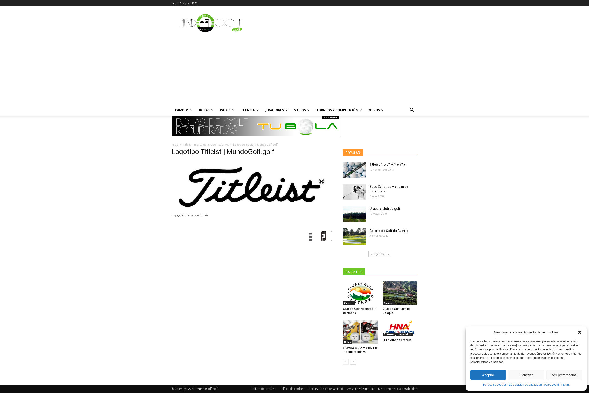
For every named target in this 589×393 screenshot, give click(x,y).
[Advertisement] (294, 70)
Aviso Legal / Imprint (556, 384)
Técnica (248, 110)
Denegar (526, 375)
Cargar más (378, 254)
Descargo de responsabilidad (397, 389)
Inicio (175, 145)
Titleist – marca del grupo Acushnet (206, 145)
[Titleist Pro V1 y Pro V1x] (354, 170)
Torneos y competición (337, 110)
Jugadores (274, 110)
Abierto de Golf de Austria (389, 231)
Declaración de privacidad (525, 384)
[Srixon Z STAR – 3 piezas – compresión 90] (360, 332)
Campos (182, 110)
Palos (225, 110)
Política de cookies (495, 384)
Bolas (204, 110)
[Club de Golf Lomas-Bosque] (400, 293)
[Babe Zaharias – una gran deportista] (354, 192)
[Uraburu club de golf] (354, 214)
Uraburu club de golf (385, 209)
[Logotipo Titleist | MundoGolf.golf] (252, 211)
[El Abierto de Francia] (400, 328)
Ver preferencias (564, 375)
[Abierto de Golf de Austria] (354, 236)
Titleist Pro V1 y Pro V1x (387, 164)
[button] (579, 332)
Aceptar (488, 375)
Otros (374, 110)
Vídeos (300, 110)
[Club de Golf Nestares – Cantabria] (360, 293)
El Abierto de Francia (397, 340)
